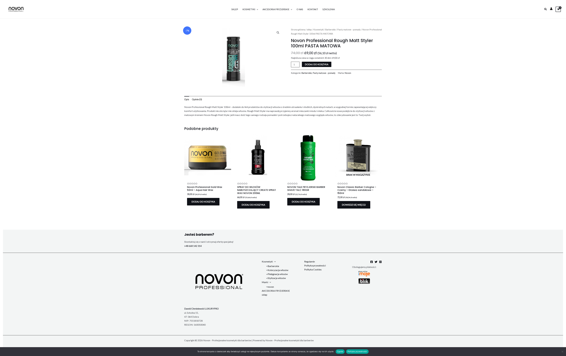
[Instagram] (380, 262)
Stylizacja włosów (277, 278)
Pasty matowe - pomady (349, 29)
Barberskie (330, 29)
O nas (300, 9)
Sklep (234, 9)
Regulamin (309, 261)
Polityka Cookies (313, 269)
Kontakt (312, 9)
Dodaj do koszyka (316, 64)
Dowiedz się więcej (354, 204)
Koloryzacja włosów (278, 270)
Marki (265, 282)
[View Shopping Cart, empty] (558, 9)
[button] (545, 9)
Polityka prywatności (315, 265)
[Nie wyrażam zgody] (562, 351)
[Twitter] (376, 262)
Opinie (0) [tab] (197, 99)
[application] (256, 9)
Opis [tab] (186, 99)
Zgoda (340, 351)
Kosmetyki (248, 9)
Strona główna (298, 29)
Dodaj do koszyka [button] (203, 201)
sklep (309, 29)
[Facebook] (371, 262)
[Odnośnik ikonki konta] (551, 8)
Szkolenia (329, 9)
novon (271, 286)
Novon (348, 73)
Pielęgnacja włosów (278, 274)
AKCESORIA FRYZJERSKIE (276, 9)
